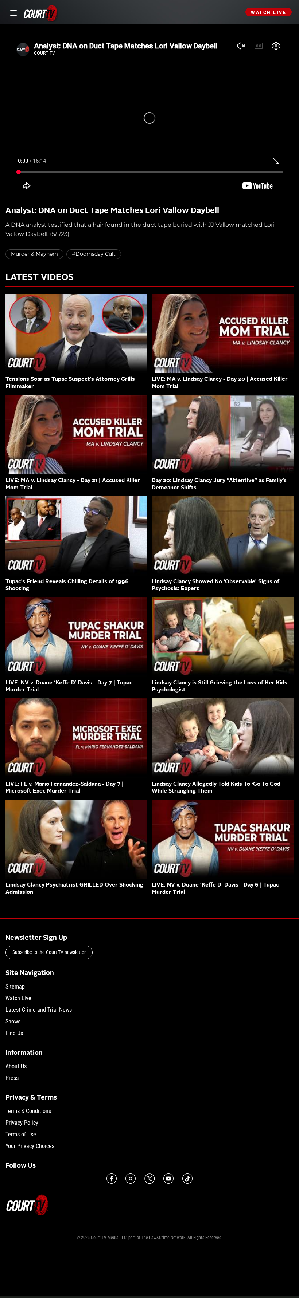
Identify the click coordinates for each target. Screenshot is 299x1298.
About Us (16, 1066)
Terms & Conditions (28, 1111)
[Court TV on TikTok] (187, 1178)
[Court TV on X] (149, 1178)
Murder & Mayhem (34, 254)
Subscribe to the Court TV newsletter (49, 952)
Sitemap (15, 986)
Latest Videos (39, 277)
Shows (12, 1021)
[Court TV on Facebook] (111, 1178)
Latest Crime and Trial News (38, 1009)
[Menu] (12, 12)
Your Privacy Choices (29, 1146)
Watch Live (268, 12)
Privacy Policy (21, 1122)
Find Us (14, 1033)
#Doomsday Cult (94, 254)
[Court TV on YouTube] (168, 1178)
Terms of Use (20, 1134)
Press (12, 1077)
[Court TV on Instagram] (130, 1178)
